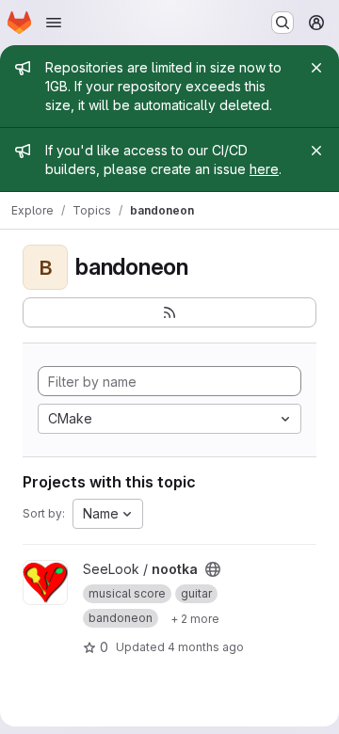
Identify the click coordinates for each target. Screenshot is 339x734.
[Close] (316, 67)
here (264, 169)
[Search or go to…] (282, 22)
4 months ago (206, 647)
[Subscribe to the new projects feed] (169, 312)
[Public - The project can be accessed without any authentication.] (212, 569)
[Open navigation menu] (54, 23)
